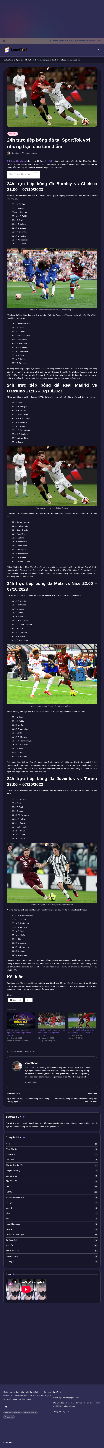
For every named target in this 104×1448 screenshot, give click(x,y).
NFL (7, 1219)
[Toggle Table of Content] (34, 174)
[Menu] (99, 50)
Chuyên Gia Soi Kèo (14, 1165)
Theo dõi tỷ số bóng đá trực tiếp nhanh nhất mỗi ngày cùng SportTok (51, 1032)
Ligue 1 (9, 1208)
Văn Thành (31, 1063)
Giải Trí (9, 1186)
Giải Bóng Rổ (11, 1181)
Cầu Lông (10, 1160)
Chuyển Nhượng (13, 1170)
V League (10, 1261)
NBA (8, 1213)
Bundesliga (10, 1154)
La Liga (9, 1202)
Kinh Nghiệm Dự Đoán (15, 1197)
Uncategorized (12, 1256)
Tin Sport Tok (11, 1240)
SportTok (19, 60)
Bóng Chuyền (11, 1149)
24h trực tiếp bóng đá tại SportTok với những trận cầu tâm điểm (19, 1032)
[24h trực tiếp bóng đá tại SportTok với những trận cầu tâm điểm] (21, 1020)
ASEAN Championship (12, 1412)
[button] (31, 1082)
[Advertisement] (52, 19)
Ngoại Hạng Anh (13, 1224)
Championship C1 (30, 1412)
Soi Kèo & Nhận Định (15, 1235)
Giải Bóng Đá (11, 1176)
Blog (8, 1144)
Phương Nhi (9, 1417)
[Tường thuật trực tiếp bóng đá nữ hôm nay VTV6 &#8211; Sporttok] (82, 1020)
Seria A (9, 1229)
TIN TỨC (28, 60)
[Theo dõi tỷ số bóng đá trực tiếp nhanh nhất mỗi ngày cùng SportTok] (52, 1020)
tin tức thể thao (12, 1251)
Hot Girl (9, 1192)
